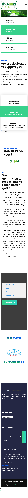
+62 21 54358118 (8, 463)
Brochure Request (12, 434)
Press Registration (21, 434)
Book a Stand (5, 436)
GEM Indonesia (18, 485)
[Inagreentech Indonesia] (9, 5)
